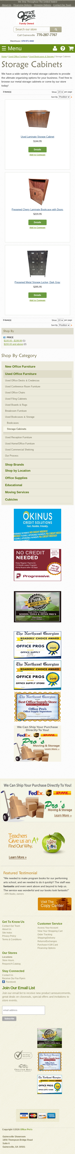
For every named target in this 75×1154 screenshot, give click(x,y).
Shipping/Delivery (46, 938)
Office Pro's (26, 1129)
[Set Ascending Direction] (71, 97)
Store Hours (8, 960)
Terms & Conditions (11, 939)
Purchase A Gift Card (48, 945)
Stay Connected (13, 971)
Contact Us (7, 975)
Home (4, 56)
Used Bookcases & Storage (41, 56)
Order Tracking (45, 934)
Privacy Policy (9, 936)
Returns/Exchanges (47, 941)
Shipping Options (42, 5)
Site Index (7, 932)
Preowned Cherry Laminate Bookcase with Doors (37, 209)
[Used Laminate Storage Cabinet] (37, 118)
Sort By (54, 97)
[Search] (56, 29)
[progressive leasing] (37, 568)
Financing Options (22, 5)
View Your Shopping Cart (50, 931)
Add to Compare (37, 155)
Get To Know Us (13, 921)
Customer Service (50, 923)
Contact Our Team (62, 5)
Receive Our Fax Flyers (13, 978)
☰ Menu (11, 48)
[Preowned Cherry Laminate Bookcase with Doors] (37, 190)
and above (13, 344)
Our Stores (9, 952)
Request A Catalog (11, 964)
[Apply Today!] (37, 610)
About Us (6, 5)
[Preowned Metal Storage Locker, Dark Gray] (37, 263)
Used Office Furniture (17, 56)
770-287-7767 (47, 35)
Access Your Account (48, 927)
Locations (7, 957)
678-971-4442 (27, 41)
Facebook (11, 982)
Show (54, 92)
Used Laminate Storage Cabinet (37, 136)
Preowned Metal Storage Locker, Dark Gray (37, 282)
